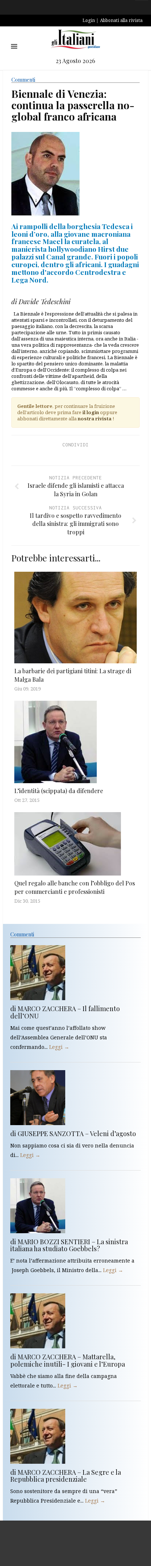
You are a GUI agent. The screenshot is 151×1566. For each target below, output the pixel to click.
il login (90, 412)
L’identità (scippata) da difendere (58, 791)
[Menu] (14, 46)
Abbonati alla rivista (121, 20)
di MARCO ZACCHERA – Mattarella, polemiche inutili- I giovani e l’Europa (67, 1360)
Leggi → (59, 1046)
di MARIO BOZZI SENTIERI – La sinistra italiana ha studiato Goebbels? (69, 1245)
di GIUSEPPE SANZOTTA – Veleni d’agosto (73, 1133)
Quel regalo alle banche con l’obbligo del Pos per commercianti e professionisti (74, 887)
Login (88, 20)
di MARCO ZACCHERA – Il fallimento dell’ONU (65, 1012)
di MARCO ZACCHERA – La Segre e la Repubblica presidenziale (65, 1476)
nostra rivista (94, 418)
